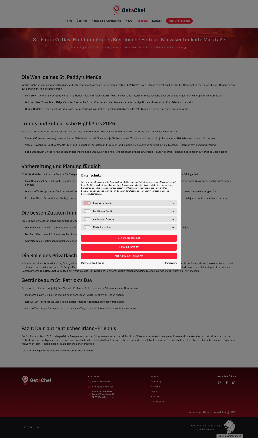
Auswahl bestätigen (129, 247)
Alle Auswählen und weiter (129, 256)
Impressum (171, 263)
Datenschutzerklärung (92, 263)
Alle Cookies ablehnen (129, 238)
